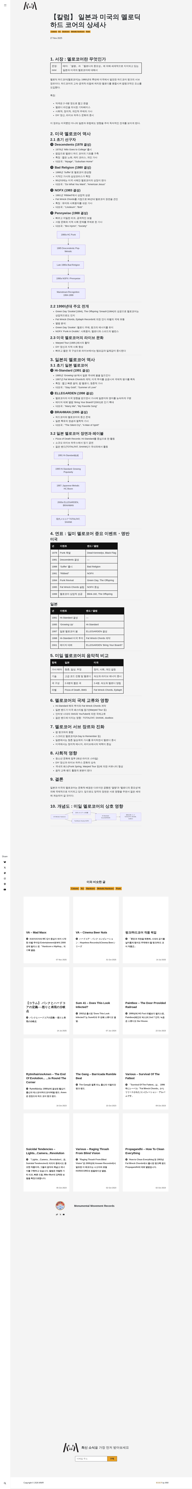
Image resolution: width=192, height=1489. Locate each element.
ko (59, 32)
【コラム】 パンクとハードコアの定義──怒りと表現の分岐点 (46, 1007)
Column (54, 32)
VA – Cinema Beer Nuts (91, 932)
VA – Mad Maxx (36, 932)
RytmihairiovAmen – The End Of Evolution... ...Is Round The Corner (46, 1078)
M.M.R (159, 1483)
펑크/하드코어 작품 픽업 (140, 932)
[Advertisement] (96, 846)
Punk (88, 32)
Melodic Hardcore (77, 32)
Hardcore (65, 32)
